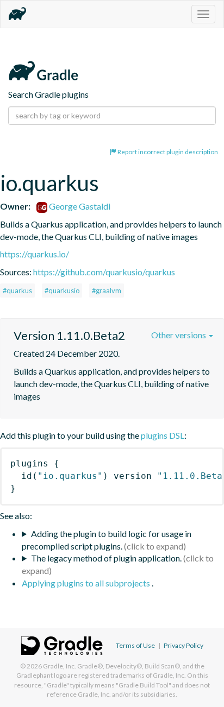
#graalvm (106, 290)
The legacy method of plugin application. (106, 558)
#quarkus (17, 290)
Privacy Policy (183, 645)
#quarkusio (62, 290)
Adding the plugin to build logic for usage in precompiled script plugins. (106, 539)
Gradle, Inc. (59, 666)
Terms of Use (135, 645)
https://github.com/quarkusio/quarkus (104, 272)
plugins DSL (162, 435)
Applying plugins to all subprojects (87, 583)
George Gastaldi (78, 206)
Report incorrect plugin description (167, 152)
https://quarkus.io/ (34, 254)
